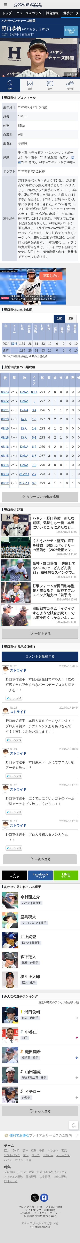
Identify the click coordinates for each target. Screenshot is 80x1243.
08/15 (5, 455)
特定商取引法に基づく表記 (40, 1216)
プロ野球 (9, 1171)
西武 (64, 1150)
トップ (7, 13)
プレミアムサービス (30, 1207)
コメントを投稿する (40, 656)
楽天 (26, 1155)
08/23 (5, 392)
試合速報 (52, 13)
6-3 (34, 446)
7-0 (34, 465)
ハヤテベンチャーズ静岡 (18, 20)
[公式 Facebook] (44, 1198)
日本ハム (48, 1155)
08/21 (5, 410)
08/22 (5, 401)
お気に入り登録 (71, 31)
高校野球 (31, 1176)
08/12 (5, 483)
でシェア (14, 875)
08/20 (5, 419)
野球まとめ (10, 1181)
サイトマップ (33, 1210)
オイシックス (23, 1160)
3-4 (34, 410)
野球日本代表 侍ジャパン (52, 1171)
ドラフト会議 (26, 1171)
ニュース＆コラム (29, 13)
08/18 (5, 437)
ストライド (18, 670)
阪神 (14, 343)
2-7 (34, 474)
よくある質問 (54, 1207)
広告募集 (25, 1213)
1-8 (34, 428)
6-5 (34, 455)
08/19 (5, 428)
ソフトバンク (12, 1155)
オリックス (63, 1155)
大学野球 (45, 1176)
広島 (33, 1150)
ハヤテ (8, 1160)
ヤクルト (53, 1150)
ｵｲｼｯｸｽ (24, 474)
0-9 (34, 483)
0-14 (34, 392)
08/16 (5, 446)
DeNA (24, 392)
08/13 (5, 474)
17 (5, 34)
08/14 (5, 465)
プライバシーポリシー (47, 1213)
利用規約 (49, 1210)
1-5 (34, 419)
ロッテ (36, 1155)
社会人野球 (60, 1176)
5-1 (34, 437)
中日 (42, 1150)
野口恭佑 (11, 28)
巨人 (24, 419)
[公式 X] (35, 1198)
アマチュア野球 (13, 1176)
